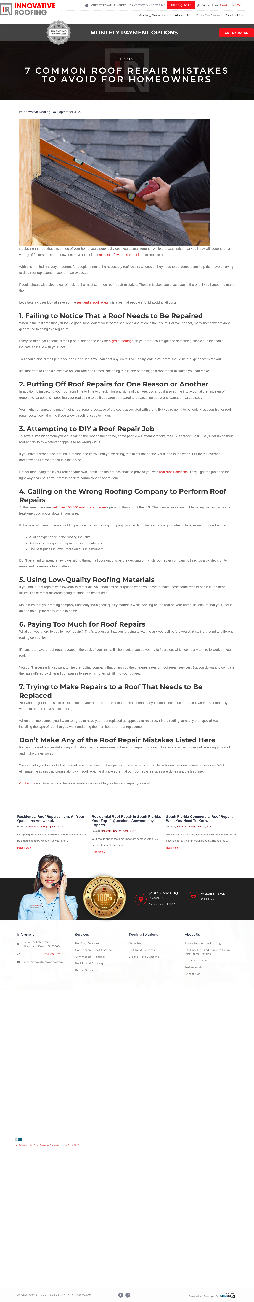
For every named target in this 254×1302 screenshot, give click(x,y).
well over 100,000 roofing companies (79, 507)
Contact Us (234, 15)
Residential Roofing (89, 963)
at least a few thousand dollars (121, 255)
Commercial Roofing (90, 956)
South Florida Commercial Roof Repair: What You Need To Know (199, 819)
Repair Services (86, 970)
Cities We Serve (208, 15)
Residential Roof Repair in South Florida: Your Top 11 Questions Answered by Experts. (126, 821)
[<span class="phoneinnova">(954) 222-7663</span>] (193, 897)
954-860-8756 (230, 5)
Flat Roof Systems (142, 950)
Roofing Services (152, 15)
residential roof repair (92, 302)
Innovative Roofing (37, 826)
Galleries (135, 943)
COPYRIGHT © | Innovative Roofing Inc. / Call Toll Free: (47, 1295)
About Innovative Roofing (203, 943)
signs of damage (121, 341)
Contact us (27, 783)
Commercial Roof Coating (93, 950)
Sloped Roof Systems (144, 956)
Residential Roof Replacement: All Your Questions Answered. (50, 819)
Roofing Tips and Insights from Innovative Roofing (207, 951)
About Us (182, 15)
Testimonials (193, 967)
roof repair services (173, 472)
